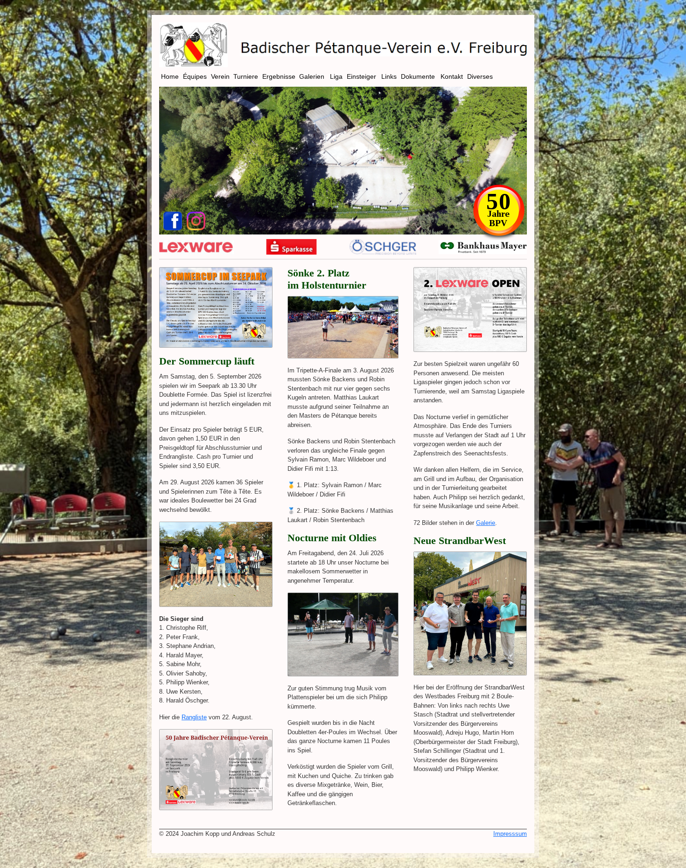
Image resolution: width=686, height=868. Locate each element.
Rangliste (194, 717)
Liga (337, 76)
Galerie (485, 522)
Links (390, 76)
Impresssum (510, 833)
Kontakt (453, 76)
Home (171, 76)
